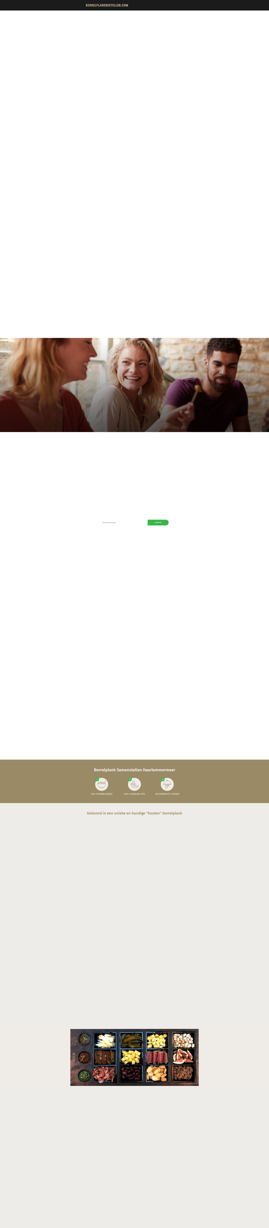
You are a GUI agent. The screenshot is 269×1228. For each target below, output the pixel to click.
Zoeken (158, 523)
